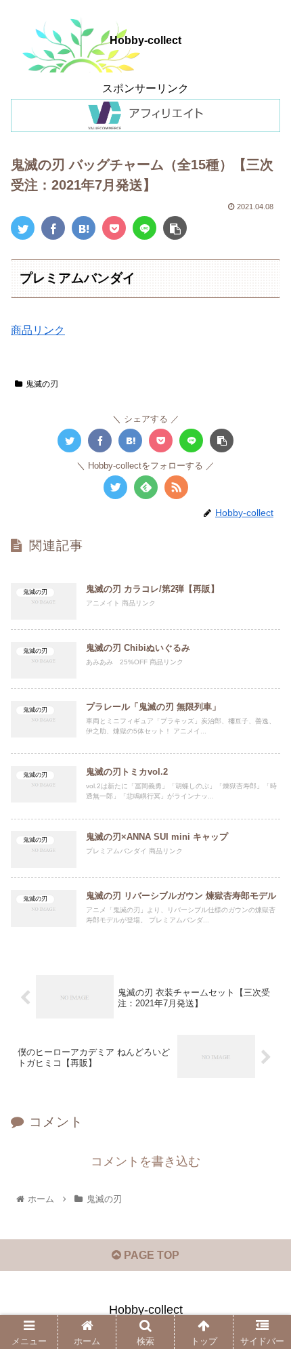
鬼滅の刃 (42, 384)
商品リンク (38, 330)
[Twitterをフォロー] (115, 487)
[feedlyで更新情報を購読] (146, 487)
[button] (263, 1170)
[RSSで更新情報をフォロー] (176, 487)
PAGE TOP (150, 1255)
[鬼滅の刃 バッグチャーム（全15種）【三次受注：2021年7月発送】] (83, 228)
